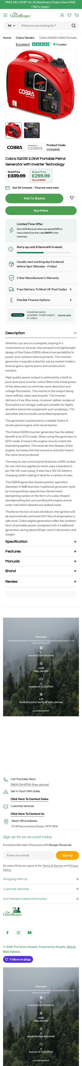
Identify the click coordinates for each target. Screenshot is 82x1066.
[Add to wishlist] (72, 197)
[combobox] (41, 25)
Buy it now (41, 210)
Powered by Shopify (52, 947)
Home (7, 37)
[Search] (73, 25)
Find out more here (47, 187)
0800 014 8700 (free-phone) (30, 784)
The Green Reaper (25, 947)
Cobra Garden (25, 37)
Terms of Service (53, 865)
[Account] (62, 15)
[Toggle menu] (5, 15)
